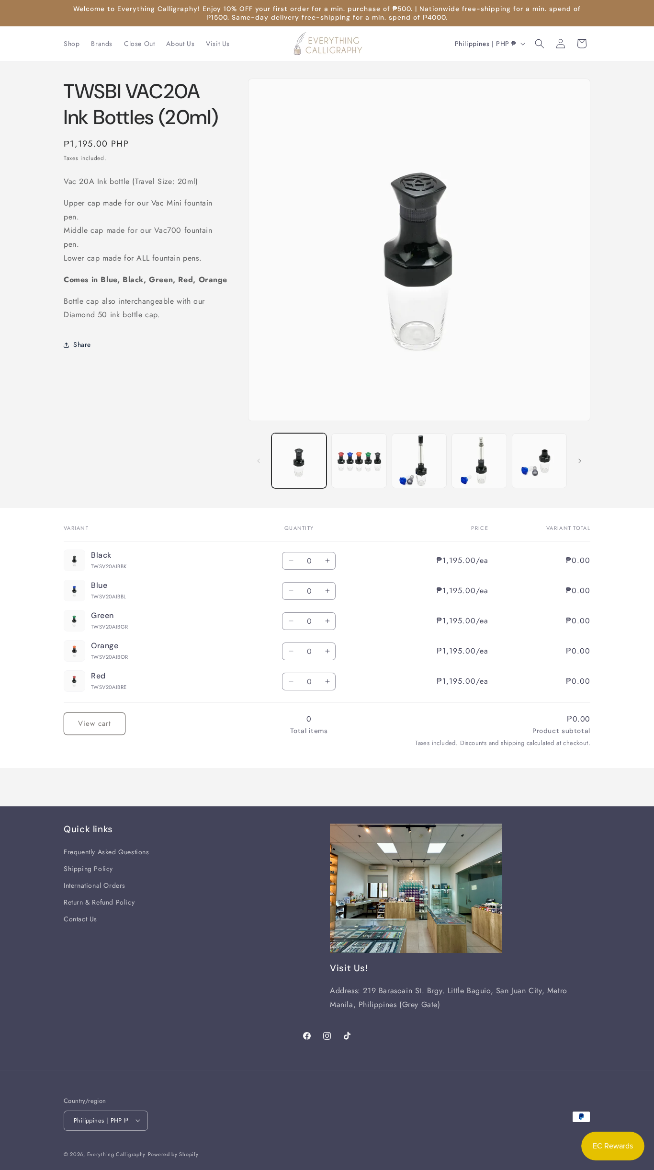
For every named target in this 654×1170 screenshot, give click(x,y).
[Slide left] (258, 460)
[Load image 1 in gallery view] (299, 460)
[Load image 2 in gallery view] (358, 460)
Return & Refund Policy (99, 902)
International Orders (94, 885)
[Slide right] (579, 460)
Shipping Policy (88, 868)
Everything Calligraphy (116, 1154)
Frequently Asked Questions (106, 851)
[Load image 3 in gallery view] (419, 460)
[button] (539, 43)
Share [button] (82, 344)
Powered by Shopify (173, 1154)
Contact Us (80, 919)
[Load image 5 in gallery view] (539, 460)
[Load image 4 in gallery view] (479, 460)
